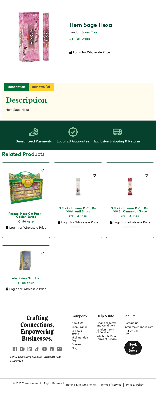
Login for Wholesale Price (91, 52)
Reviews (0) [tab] (41, 87)
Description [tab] (16, 87)
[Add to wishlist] (42, 170)
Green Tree (89, 32)
